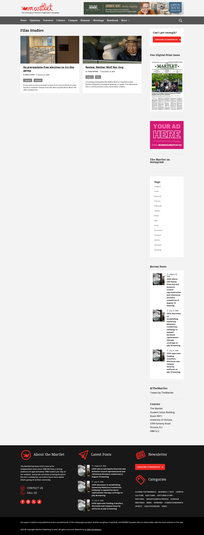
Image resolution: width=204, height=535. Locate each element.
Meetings (98, 20)
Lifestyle (38, 80)
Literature (158, 230)
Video (164, 506)
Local (156, 191)
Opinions (35, 20)
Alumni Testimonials (145, 492)
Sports (157, 240)
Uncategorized (152, 506)
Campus (72, 20)
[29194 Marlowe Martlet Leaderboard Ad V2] (134, 13)
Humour (85, 20)
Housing (157, 250)
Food (156, 225)
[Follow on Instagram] (28, 502)
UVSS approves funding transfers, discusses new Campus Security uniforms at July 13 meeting (174, 362)
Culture (60, 20)
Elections (150, 495)
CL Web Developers (93, 529)
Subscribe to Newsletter (166, 39)
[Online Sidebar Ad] (167, 148)
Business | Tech (166, 492)
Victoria (157, 201)
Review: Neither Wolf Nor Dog (104, 67)
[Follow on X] (34, 502)
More (124, 20)
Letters (157, 210)
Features (48, 20)
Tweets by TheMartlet (161, 392)
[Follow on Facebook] (22, 502)
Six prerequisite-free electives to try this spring (48, 68)
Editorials (158, 206)
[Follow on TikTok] (39, 502)
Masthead (112, 20)
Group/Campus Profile (157, 499)
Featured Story (165, 495)
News (23, 20)
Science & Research (174, 502)
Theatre (157, 235)
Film (98, 77)
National (157, 196)
